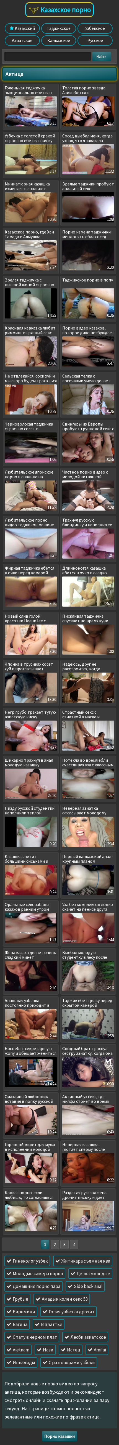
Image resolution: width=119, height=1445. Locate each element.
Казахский (24, 28)
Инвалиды (23, 1362)
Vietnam (20, 1350)
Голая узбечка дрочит (71, 1312)
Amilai (99, 1350)
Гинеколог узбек (30, 1261)
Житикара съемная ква (85, 1261)
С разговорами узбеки (71, 1362)
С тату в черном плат (34, 1337)
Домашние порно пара (36, 1286)
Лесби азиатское (88, 1337)
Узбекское (95, 28)
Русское (95, 40)
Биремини (23, 1312)
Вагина (19, 1324)
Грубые (20, 1299)
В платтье (51, 1324)
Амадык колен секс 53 (64, 1299)
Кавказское (58, 40)
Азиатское (22, 40)
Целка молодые (93, 1274)
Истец (73, 1350)
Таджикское (59, 28)
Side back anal (88, 1286)
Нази (47, 1350)
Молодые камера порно (37, 1274)
